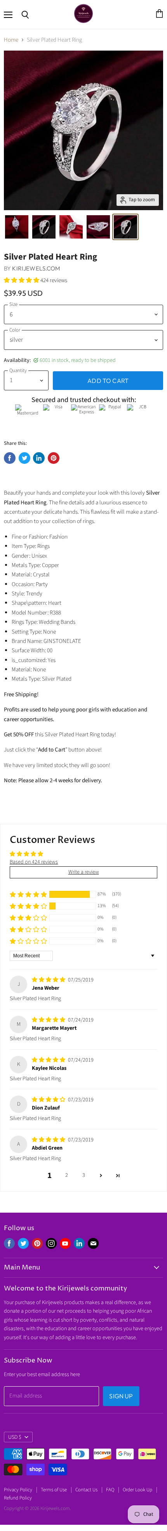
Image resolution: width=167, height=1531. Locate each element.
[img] (49, 980)
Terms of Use (54, 1489)
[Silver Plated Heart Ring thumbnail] (43, 226)
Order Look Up (137, 1489)
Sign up (121, 1396)
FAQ (110, 1489)
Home (11, 40)
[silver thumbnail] (16, 226)
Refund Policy (18, 1497)
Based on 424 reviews (34, 862)
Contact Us (86, 1489)
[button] (22, 280)
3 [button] (83, 1175)
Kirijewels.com (36, 268)
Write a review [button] (83, 872)
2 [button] (66, 1175)
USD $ (14, 1437)
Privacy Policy (18, 1489)
